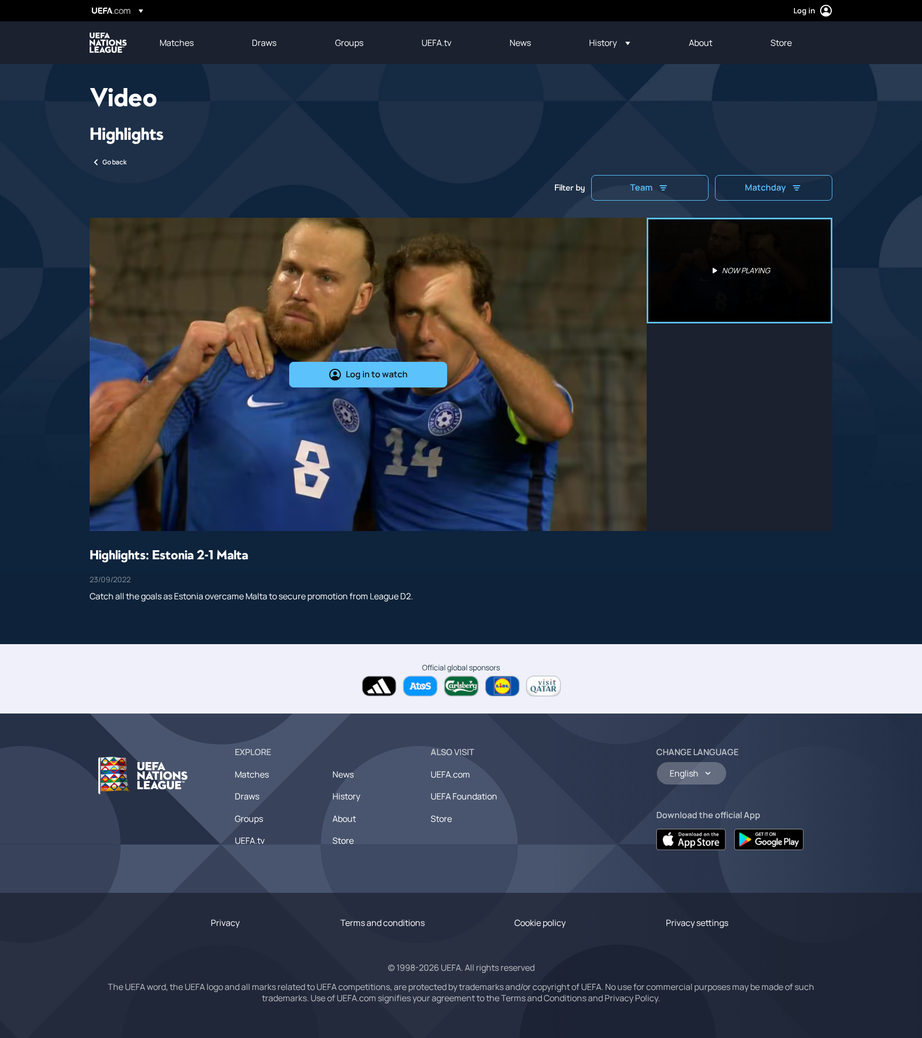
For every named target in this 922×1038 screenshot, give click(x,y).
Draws (247, 796)
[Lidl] (502, 686)
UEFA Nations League (108, 43)
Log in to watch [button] (377, 374)
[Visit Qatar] (543, 686)
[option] (739, 270)
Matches (252, 774)
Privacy (225, 923)
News (343, 774)
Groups (249, 819)
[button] (609, 43)
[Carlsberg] (461, 686)
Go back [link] (114, 162)
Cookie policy (540, 923)
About (344, 819)
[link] (177, 43)
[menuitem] (192, 43)
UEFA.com (450, 774)
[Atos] (420, 686)
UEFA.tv (250, 840)
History (346, 796)
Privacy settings (697, 923)
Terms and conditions (382, 923)
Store (343, 840)
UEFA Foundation (464, 796)
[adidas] (379, 686)
